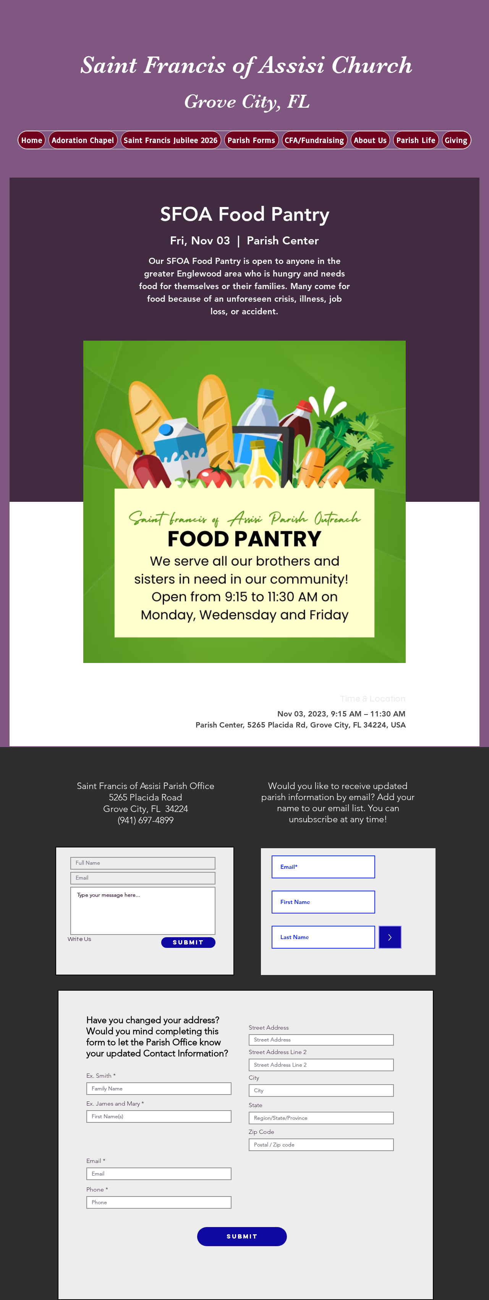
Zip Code (261, 1132)
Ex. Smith (99, 1076)
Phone (95, 1190)
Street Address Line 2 (277, 1052)
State (255, 1105)
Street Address (269, 1028)
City (254, 1078)
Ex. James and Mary (113, 1104)
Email (93, 1161)
